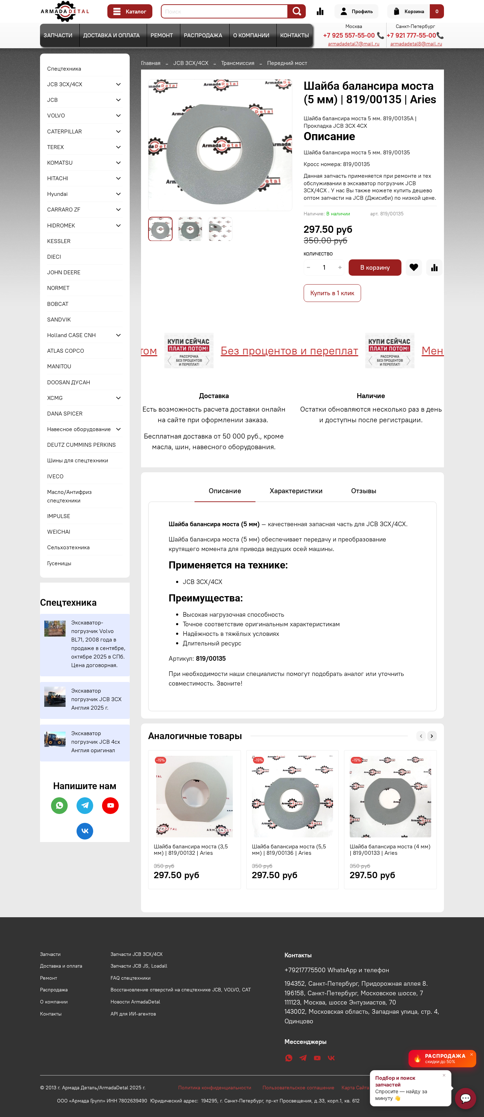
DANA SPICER (65, 413)
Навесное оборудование (79, 429)
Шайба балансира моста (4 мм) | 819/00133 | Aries (390, 849)
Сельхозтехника (68, 547)
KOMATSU (60, 162)
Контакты (294, 35)
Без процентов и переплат (266, 350)
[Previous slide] (159, 145)
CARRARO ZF (63, 209)
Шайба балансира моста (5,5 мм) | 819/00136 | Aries (289, 849)
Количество (318, 254)
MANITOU (59, 366)
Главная (151, 62)
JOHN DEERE (63, 272)
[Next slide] (280, 145)
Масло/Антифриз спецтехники (69, 496)
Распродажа (203, 35)
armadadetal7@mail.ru (353, 43)
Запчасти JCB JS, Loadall (139, 966)
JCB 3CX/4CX (190, 62)
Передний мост (287, 62)
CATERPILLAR (64, 131)
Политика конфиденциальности (218, 1087)
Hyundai (57, 193)
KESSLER (59, 240)
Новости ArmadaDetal (135, 1001)
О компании (251, 35)
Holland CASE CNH (71, 335)
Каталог (136, 11)
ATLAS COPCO (65, 350)
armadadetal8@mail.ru (416, 43)
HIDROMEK (61, 225)
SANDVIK (59, 319)
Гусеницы (59, 563)
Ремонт (162, 35)
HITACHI (57, 178)
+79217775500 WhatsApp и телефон (337, 970)
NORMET (58, 287)
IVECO (55, 476)
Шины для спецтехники (77, 460)
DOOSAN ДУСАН (68, 382)
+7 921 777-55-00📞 (415, 35)
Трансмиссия (237, 62)
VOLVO (56, 115)
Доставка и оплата (111, 35)
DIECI (54, 256)
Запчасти (58, 35)
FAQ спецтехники (131, 978)
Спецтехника (64, 68)
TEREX (55, 146)
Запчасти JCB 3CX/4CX (137, 954)
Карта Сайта (355, 1087)
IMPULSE (58, 515)
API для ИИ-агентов (133, 1014)
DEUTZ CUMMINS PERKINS (81, 444)
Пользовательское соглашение (302, 1087)
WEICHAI (58, 531)
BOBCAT (57, 303)
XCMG (55, 397)
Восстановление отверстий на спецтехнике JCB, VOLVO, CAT (181, 989)
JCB (52, 99)
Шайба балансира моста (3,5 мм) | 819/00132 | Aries (191, 849)
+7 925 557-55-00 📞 (353, 35)
